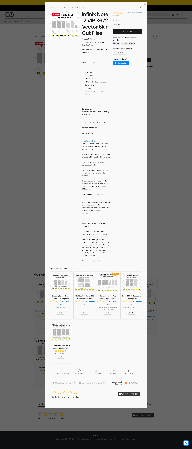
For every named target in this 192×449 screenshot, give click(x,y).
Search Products (63, 373)
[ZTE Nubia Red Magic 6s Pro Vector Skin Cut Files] (61, 332)
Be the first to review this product (65, 397)
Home (52, 8)
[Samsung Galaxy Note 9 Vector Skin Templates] (61, 282)
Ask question (137, 13)
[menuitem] (137, 7)
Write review (127, 13)
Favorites (112, 373)
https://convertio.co (89, 141)
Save (57, 14)
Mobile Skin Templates (71, 8)
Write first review (129, 394)
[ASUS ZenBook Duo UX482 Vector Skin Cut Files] (84, 282)
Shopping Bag (129, 373)
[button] (119, 53)
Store (59, 8)
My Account (79, 373)
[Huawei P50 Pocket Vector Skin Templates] (131, 282)
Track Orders (96, 373)
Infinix (84, 8)
